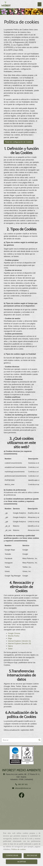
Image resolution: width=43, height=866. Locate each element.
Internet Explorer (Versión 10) (19, 644)
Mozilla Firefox (13, 636)
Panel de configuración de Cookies (18, 142)
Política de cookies (18, 849)
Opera (10, 646)
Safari (10, 649)
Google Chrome (14, 633)
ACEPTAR (21, 862)
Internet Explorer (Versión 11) (19, 641)
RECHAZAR (32, 855)
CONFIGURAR (12, 855)
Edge (10, 638)
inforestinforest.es (23, 788)
